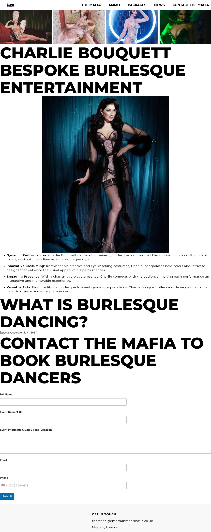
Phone (4, 477)
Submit (7, 496)
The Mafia (91, 5)
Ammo (114, 5)
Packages (137, 5)
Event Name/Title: (11, 412)
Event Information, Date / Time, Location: (26, 429)
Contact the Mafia (191, 5)
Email (3, 460)
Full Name (6, 394)
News (159, 5)
